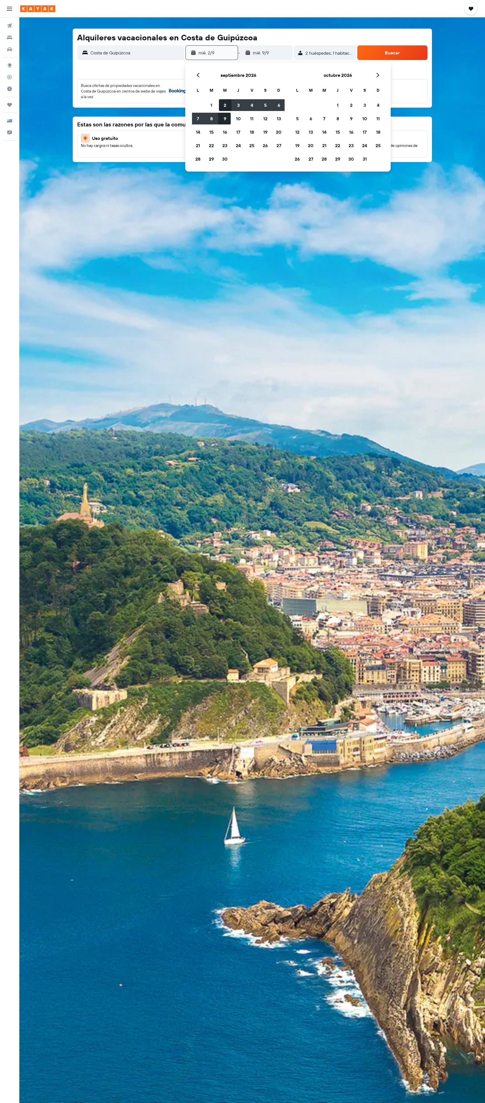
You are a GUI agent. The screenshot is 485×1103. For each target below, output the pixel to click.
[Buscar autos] (9, 49)
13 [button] (279, 118)
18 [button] (252, 132)
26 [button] (265, 145)
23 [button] (224, 145)
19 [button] (265, 132)
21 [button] (198, 145)
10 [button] (238, 118)
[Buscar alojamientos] (9, 37)
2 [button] (225, 105)
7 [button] (198, 118)
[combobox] (136, 53)
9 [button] (225, 118)
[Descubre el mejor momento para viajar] (9, 88)
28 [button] (197, 159)
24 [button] (238, 145)
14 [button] (198, 132)
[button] (9, 9)
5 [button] (265, 105)
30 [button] (225, 159)
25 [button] (251, 145)
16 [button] (225, 132)
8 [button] (211, 118)
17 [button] (238, 132)
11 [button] (251, 118)
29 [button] (211, 159)
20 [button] (279, 132)
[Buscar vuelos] (9, 25)
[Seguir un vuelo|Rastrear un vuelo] (9, 77)
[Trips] (9, 104)
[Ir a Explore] (9, 65)
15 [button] (211, 132)
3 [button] (238, 105)
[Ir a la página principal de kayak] (37, 8)
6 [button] (279, 105)
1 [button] (211, 105)
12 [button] (265, 118)
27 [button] (278, 145)
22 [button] (211, 145)
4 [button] (252, 105)
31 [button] (365, 159)
